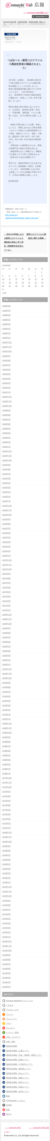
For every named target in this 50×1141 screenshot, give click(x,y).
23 (42, 282)
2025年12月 (7, 342)
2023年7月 (6, 474)
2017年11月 (7, 782)
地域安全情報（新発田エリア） (18, 1069)
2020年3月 (6, 655)
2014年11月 (7, 946)
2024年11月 (7, 401)
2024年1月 (6, 447)
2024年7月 (6, 419)
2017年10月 (7, 787)
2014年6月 (6, 968)
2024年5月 (6, 428)
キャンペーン (11, 1019)
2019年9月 (6, 683)
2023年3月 (6, 492)
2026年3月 (6, 329)
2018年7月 (6, 746)
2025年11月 (7, 347)
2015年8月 (6, 905)
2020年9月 (6, 628)
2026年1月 (6, 338)
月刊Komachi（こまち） (16, 1100)
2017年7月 (6, 801)
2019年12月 (7, 669)
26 (16, 286)
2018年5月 (6, 755)
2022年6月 (6, 533)
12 (16, 279)
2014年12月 (7, 941)
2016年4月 (6, 869)
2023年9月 (6, 465)
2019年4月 (6, 705)
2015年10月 (7, 896)
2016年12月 (7, 832)
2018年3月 (6, 764)
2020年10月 (7, 624)
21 (29, 282)
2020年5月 (6, 646)
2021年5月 (6, 592)
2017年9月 (6, 792)
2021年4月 (6, 596)
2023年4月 (6, 487)
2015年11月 (7, 891)
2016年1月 (6, 882)
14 (29, 279)
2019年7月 (6, 692)
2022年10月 (7, 515)
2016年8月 (6, 851)
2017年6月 (6, 805)
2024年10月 (7, 406)
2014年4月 (6, 978)
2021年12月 (7, 560)
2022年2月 (6, 551)
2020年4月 (6, 651)
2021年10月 (7, 569)
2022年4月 (6, 542)
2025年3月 (6, 383)
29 (36, 286)
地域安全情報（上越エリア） (18, 1051)
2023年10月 (7, 460)
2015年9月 (6, 901)
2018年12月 (7, 723)
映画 (8, 1096)
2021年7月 (6, 583)
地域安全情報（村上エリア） (18, 1073)
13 (23, 279)
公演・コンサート (13, 1037)
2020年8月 (6, 633)
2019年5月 (6, 701)
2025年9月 (6, 356)
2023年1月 (6, 501)
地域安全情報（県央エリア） (18, 1082)
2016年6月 (6, 860)
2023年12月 (7, 451)
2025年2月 (6, 388)
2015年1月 (6, 937)
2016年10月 (7, 842)
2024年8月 (6, 415)
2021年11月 (7, 565)
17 (3, 282)
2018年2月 (6, 769)
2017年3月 (6, 819)
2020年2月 (6, 660)
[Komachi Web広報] (25, 8)
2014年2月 (6, 987)
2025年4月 (6, 379)
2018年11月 (7, 728)
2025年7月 (6, 365)
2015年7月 (6, 910)
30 (42, 286)
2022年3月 (6, 546)
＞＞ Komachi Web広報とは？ (36, 13)
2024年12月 (7, 397)
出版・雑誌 (10, 1041)
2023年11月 (7, 456)
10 (3, 279)
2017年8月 (6, 796)
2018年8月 (6, 742)
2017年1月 (6, 828)
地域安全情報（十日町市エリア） (19, 1064)
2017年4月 (6, 814)
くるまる (9, 1005)
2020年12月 (7, 615)
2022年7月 (6, 528)
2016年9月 (6, 846)
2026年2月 (6, 333)
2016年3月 (6, 873)
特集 (8, 1110)
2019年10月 (7, 678)
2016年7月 (6, 855)
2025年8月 (6, 360)
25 (10, 286)
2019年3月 (6, 710)
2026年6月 (6, 315)
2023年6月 (6, 478)
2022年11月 (7, 510)
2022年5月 (6, 537)
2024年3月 (6, 438)
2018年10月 (7, 733)
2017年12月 (7, 778)
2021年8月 (6, 578)
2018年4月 (6, 760)
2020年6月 (6, 642)
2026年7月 (6, 310)
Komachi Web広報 (9, 22)
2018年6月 (6, 751)
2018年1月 (6, 773)
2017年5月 (6, 810)
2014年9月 (6, 955)
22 (36, 282)
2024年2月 (6, 442)
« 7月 (4, 293)
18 (10, 282)
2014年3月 (6, 982)
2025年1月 (6, 392)
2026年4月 (6, 324)
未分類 (9, 1105)
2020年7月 (6, 637)
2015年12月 (7, 887)
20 (23, 282)
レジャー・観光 (12, 1032)
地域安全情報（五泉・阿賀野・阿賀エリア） (24, 1055)
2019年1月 (6, 719)
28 (29, 286)
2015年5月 (6, 919)
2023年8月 (6, 469)
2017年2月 (6, 823)
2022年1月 (6, 556)
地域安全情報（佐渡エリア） (18, 1060)
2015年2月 (6, 932)
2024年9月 (6, 410)
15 (36, 279)
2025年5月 (6, 374)
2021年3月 (6, 601)
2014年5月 (6, 973)
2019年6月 (6, 696)
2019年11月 (7, 674)
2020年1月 (6, 664)
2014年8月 (6, 960)
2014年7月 (6, 964)
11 (10, 279)
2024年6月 (6, 424)
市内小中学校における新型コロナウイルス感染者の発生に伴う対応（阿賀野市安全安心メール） (14, 242)
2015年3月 (6, 928)
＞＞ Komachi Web (13, 1128)
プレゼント (10, 1028)
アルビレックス (12, 1010)
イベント (9, 1014)
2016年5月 (6, 864)
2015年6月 (6, 914)
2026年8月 (6, 306)
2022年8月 (6, 524)
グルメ (9, 1023)
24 (3, 286)
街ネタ (9, 1114)
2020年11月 (7, 619)
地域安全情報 (22, 22)
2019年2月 (6, 714)
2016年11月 (7, 837)
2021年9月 (6, 574)
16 (42, 279)
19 (16, 282)
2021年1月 (6, 610)
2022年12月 (7, 506)
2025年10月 (7, 351)
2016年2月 (6, 878)
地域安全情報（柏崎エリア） (18, 1078)
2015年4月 (6, 923)
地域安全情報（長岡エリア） (18, 1087)
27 (23, 286)
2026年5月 (6, 320)
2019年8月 (6, 687)
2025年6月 (6, 369)
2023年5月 (6, 483)
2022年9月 (6, 519)
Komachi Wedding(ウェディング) (19, 1001)
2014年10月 (7, 950)
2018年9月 (6, 737)
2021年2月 (6, 605)
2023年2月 (6, 497)
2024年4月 (6, 433)
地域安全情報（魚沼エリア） (18, 1091)
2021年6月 (6, 587)
